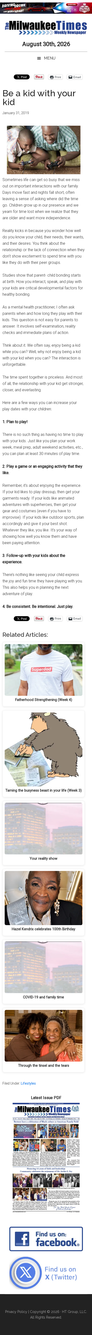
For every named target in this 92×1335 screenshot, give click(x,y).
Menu (49, 58)
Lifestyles (28, 1083)
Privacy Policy (16, 1312)
